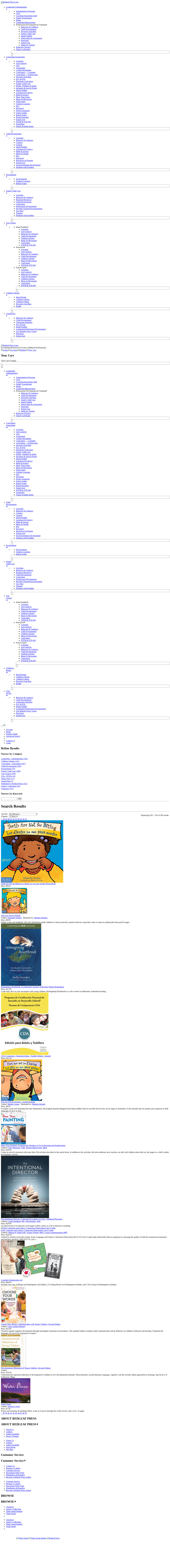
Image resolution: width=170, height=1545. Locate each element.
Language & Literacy (24, 93)
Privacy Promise (12, 1436)
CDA (18, 13)
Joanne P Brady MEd (35, 1232)
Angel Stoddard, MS (16, 1221)
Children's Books (27, 238)
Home (8, 732)
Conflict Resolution (23, 70)
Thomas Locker (14, 1406)
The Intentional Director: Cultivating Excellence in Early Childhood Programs (31, 1219)
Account (9, 729)
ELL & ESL (21, 79)
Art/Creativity (21, 63)
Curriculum (20, 204)
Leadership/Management (25, 22)
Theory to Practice (23, 49)
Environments (21, 179)
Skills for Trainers (28, 45)
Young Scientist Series (24, 126)
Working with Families (25, 167)
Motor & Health (22, 154)
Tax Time (19, 211)
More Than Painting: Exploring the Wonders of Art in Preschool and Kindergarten (33, 1145)
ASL (18, 66)
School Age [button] (21, 267)
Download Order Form (15, 1473)
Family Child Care (28, 34)
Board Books (21, 297)
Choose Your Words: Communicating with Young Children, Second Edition (30, 1324)
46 (24, 819)
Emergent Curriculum (24, 81)
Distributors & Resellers (15, 1475)
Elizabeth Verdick (15, 918)
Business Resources (23, 200)
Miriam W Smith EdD (17, 1232)
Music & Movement (24, 99)
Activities (19, 61)
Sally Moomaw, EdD (16, 1148)
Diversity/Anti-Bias (28, 31)
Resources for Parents (24, 160)
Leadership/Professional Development (31, 329)
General (19, 145)
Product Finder (12, 734)
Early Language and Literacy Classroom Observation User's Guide (27, 1230)
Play (17, 106)
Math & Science (22, 95)
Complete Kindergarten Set (11, 1280)
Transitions (20, 124)
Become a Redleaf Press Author (18, 1477)
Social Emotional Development (28, 165)
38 (4, 819)
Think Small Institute (14, 1511)
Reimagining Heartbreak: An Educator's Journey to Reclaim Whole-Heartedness (32, 987)
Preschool (25, 40)
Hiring (18, 20)
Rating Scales (21, 115)
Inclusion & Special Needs (26, 88)
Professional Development (26, 206)
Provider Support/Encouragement (29, 209)
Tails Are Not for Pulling (10, 915)
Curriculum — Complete (25, 72)
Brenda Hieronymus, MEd (36, 1148)
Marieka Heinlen (40, 918)
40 (9, 819)
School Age (25, 43)
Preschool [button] (20, 247)
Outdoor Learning (23, 104)
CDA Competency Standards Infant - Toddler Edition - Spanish (26, 1056)
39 (6, 819)
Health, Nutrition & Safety (26, 86)
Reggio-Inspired (22, 117)
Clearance (10, 1507)
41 (11, 819)
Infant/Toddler (26, 36)
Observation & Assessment (31, 38)
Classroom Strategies (24, 322)
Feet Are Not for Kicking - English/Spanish (18, 1102)
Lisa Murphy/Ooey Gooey (26, 331)
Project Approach (23, 111)
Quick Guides (21, 113)
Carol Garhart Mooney (17, 1326)
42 (14, 819)
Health (18, 306)
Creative (19, 142)
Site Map (9, 1449)
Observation (21, 102)
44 (19, 819)
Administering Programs (25, 11)
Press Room (10, 1447)
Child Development (28, 29)
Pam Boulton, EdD (33, 1221)
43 (16, 819)
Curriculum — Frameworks (27, 75)
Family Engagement (24, 18)
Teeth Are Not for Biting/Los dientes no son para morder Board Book (28, 884)
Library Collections (13, 1509)
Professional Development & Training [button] (31, 25)
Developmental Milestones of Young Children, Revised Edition (26, 1368)
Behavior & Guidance (29, 27)
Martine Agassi (13, 1104)
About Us (10, 1429)
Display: (4, 816)
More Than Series (23, 97)
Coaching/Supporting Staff (26, 16)
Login (8, 743)
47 (26, 819)
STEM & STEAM (23, 122)
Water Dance (6, 1404)
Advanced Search (13, 736)
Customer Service (13, 1470)
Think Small (11, 1514)
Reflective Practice (23, 47)
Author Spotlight (12, 1434)
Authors (9, 1432)
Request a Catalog (13, 1468)
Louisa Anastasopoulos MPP (56, 1232)
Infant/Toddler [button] (22, 227)
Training (19, 213)
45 (21, 819)
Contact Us (10, 741)
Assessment (20, 68)
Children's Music (22, 302)
